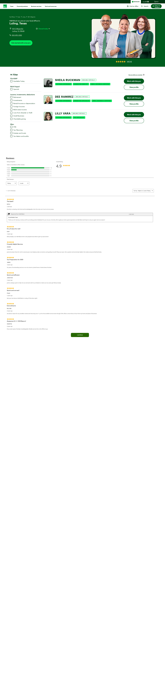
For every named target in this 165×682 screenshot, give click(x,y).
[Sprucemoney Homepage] (156, 1)
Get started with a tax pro (21, 43)
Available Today (19, 81)
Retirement (17, 97)
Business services (36, 6)
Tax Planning (18, 130)
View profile (133, 87)
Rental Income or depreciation (24, 103)
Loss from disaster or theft (22, 113)
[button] (156, 6)
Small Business (18, 116)
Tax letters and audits (21, 136)
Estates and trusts (19, 133)
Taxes (11, 6)
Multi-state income (20, 110)
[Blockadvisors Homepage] (146, 1)
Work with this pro (134, 81)
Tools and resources (51, 6)
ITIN (14, 127)
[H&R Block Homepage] (136, 1)
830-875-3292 (17, 35)
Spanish (16, 89)
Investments (17, 100)
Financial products (22, 6)
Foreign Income (19, 106)
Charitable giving (19, 119)
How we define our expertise (135, 74)
